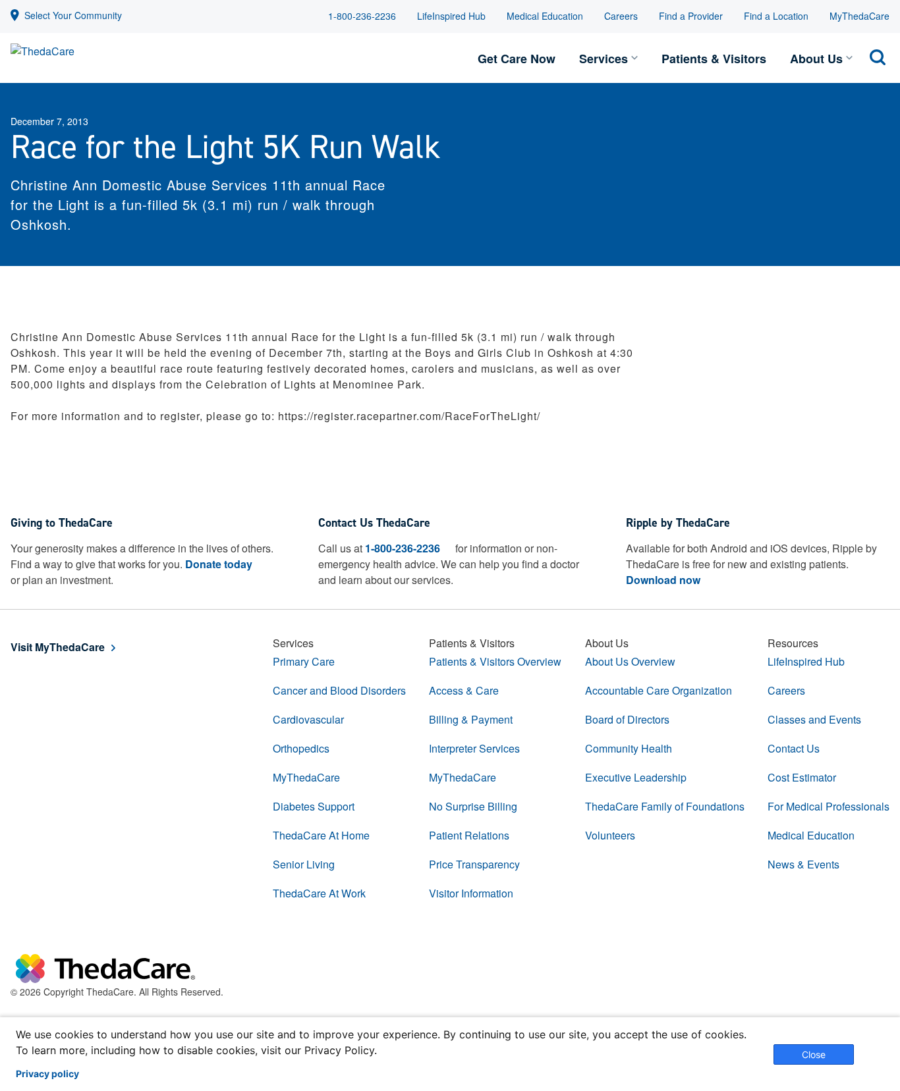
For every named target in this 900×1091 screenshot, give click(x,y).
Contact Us (794, 748)
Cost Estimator (802, 777)
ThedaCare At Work (319, 893)
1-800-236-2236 (362, 15)
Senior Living (304, 864)
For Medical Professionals (828, 806)
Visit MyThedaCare (58, 646)
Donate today (218, 564)
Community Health (628, 748)
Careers (621, 15)
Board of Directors (627, 719)
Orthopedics (301, 748)
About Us (816, 58)
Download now (663, 579)
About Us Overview (630, 661)
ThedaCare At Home (321, 835)
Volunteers (610, 835)
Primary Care (304, 661)
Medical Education (545, 15)
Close (814, 1054)
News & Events (803, 864)
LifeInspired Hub (451, 15)
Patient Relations (469, 835)
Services (603, 58)
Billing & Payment (471, 719)
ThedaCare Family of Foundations (665, 806)
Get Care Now (516, 58)
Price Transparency (474, 864)
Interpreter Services (474, 748)
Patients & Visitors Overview (495, 661)
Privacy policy (47, 1074)
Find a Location (776, 15)
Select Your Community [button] (73, 15)
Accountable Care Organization (658, 690)
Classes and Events (814, 719)
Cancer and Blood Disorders (339, 690)
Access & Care (464, 690)
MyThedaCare (859, 15)
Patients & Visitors (713, 58)
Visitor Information (471, 893)
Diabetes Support (313, 806)
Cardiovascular (308, 719)
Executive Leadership (636, 777)
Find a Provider (691, 15)
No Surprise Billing (473, 806)
